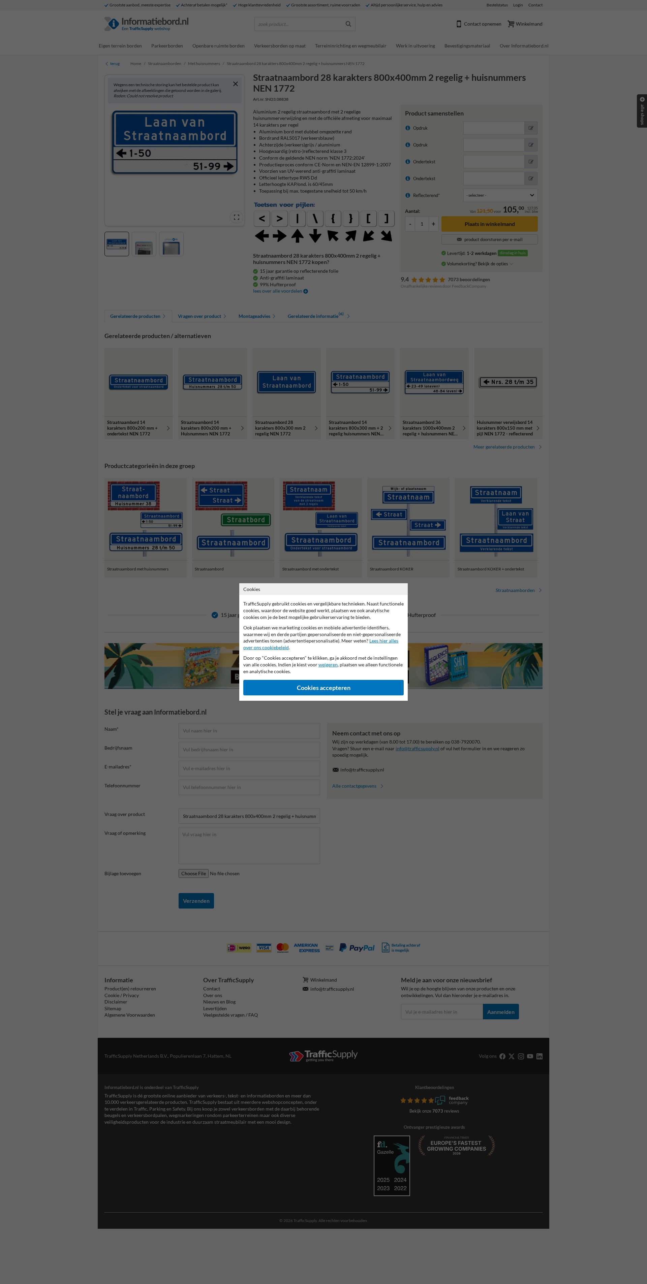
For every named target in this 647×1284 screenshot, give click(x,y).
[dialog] (323, 642)
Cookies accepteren (323, 687)
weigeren (328, 664)
